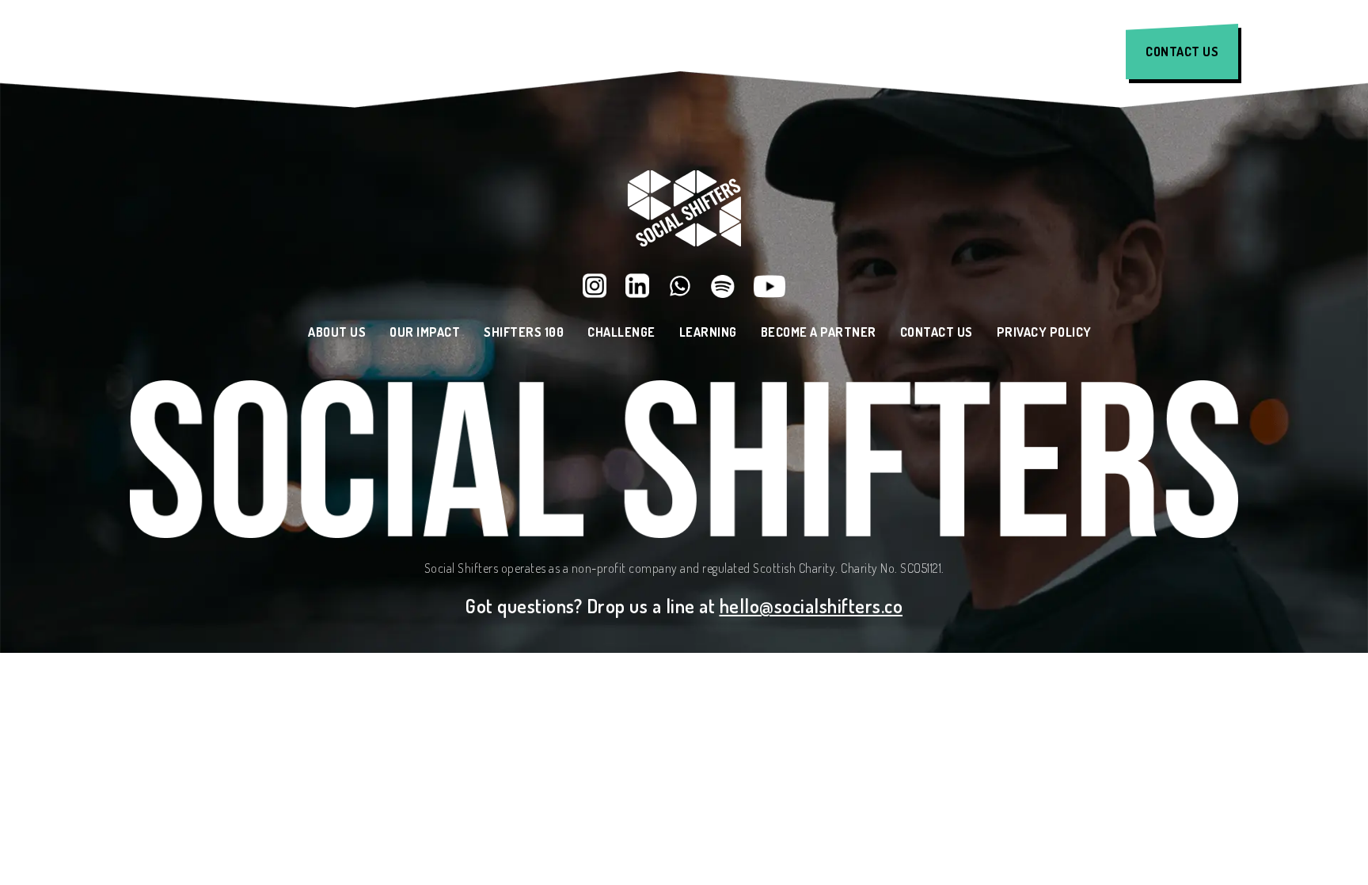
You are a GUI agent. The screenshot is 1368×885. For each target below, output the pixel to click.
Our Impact (490, 51)
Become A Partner (1022, 51)
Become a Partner (818, 332)
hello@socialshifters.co (811, 605)
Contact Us (1182, 51)
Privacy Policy (1044, 332)
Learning (877, 51)
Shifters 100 (624, 51)
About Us (368, 51)
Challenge (756, 51)
